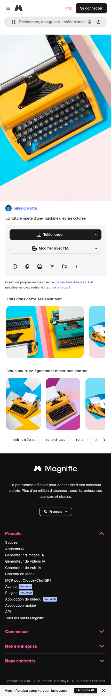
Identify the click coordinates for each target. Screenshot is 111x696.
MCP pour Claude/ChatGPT (28, 580)
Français (55, 512)
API (8, 611)
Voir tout (54, 299)
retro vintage (55, 440)
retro (80, 440)
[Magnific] (55, 470)
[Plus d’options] (77, 266)
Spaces (11, 542)
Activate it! (86, 690)
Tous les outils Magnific (24, 618)
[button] (55, 512)
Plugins (18, 592)
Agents (18, 586)
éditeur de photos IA (55, 287)
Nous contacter (20, 660)
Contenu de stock (20, 574)
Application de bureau (30, 599)
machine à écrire (23, 440)
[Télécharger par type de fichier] (96, 234)
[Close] (103, 690)
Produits (13, 533)
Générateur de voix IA (23, 567)
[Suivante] (104, 332)
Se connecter (91, 8)
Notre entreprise (21, 646)
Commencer (17, 631)
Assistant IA (15, 549)
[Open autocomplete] (11, 22)
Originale (34, 44)
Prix (68, 8)
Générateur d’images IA (24, 555)
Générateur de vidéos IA (25, 561)
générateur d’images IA (73, 282)
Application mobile (20, 605)
